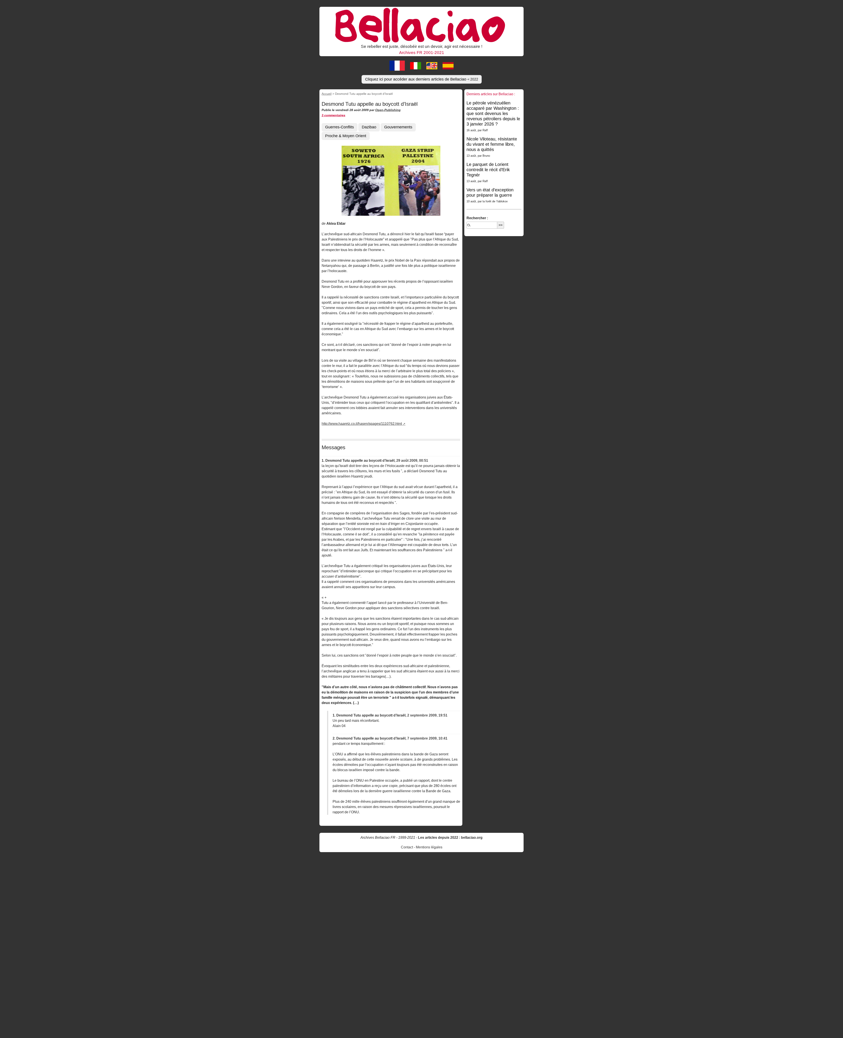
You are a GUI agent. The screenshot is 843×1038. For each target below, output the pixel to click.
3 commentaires (333, 115)
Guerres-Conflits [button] (339, 127)
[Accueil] (421, 25)
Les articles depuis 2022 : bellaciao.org (450, 837)
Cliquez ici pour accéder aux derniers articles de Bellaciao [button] (421, 79)
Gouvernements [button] (398, 127)
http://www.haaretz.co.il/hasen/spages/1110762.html (362, 424)
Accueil (326, 93)
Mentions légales (429, 847)
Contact (407, 847)
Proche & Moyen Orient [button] (345, 136)
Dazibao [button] (369, 127)
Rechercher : (477, 218)
